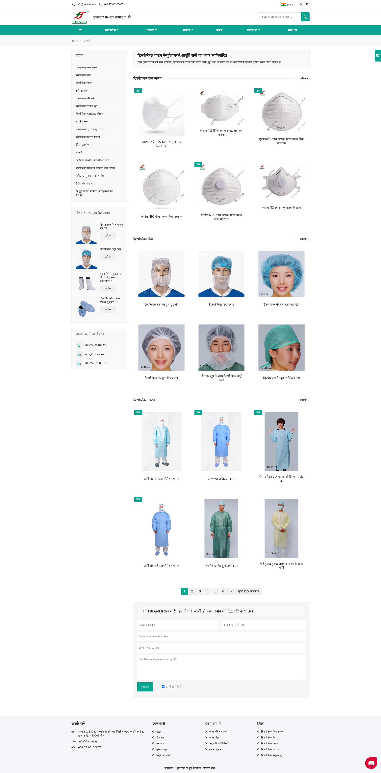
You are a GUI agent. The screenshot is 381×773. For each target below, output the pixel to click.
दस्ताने (79, 152)
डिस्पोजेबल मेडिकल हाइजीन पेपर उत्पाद (95, 168)
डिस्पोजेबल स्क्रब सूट (86, 106)
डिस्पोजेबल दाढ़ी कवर (110, 249)
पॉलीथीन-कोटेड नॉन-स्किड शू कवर (110, 300)
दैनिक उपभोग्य (82, 144)
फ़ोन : (74, 747)
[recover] (371, 768)
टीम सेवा (160, 737)
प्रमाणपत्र (161, 749)
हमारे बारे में (110, 30)
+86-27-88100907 (113, 4)
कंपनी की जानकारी (218, 731)
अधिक (108, 235)
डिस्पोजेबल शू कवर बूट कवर (90, 129)
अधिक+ (304, 78)
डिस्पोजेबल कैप (83, 75)
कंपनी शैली (214, 737)
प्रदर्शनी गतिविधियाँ (218, 743)
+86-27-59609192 (96, 363)
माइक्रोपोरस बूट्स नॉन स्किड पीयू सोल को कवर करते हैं (111, 277)
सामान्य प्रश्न (215, 749)
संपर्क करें (292, 30)
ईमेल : (74, 741)
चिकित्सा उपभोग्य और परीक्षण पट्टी (93, 160)
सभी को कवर (82, 90)
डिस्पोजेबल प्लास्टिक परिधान (90, 113)
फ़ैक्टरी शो (252, 30)
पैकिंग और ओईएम (84, 183)
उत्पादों (150, 30)
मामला (219, 30)
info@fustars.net (86, 4)
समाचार (186, 30)
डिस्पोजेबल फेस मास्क (86, 67)
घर (80, 30)
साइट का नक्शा (163, 755)
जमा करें (145, 686)
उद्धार (159, 731)
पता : (74, 731)
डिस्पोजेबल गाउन (84, 83)
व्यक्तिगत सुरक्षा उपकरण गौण (90, 175)
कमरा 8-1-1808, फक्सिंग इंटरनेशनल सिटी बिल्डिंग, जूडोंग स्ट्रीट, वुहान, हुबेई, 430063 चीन (111, 733)
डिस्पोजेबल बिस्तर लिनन (88, 137)
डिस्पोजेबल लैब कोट (85, 98)
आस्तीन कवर (82, 121)
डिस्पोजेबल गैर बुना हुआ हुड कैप (111, 226)
